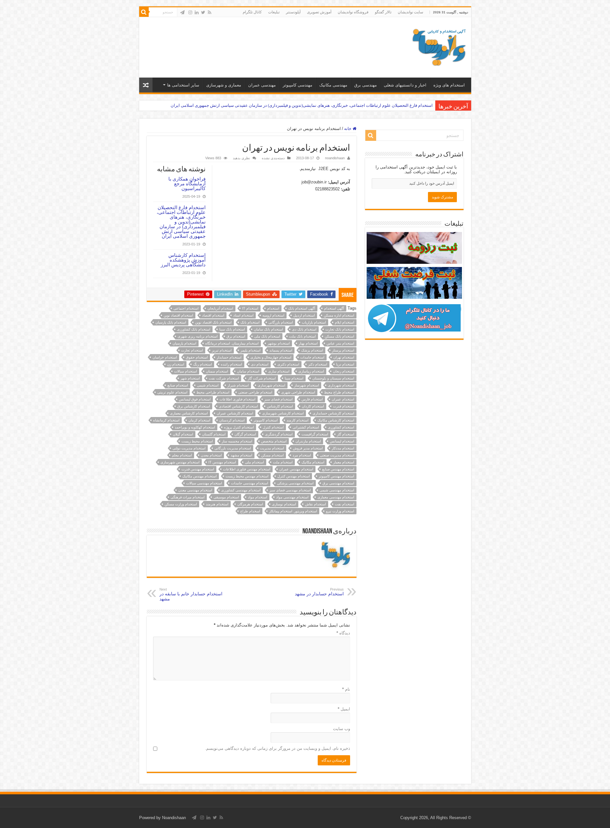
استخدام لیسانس (342, 441)
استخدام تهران (343, 357)
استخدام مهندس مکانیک (199, 476)
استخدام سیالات (185, 371)
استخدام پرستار (343, 350)
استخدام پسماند (280, 350)
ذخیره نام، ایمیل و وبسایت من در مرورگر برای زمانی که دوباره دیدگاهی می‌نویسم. (277, 748)
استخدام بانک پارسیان (170, 322)
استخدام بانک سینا (232, 329)
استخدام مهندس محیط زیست (247, 476)
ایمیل (344, 709)
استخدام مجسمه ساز (237, 441)
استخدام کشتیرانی (306, 427)
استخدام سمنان (217, 371)
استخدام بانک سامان (268, 329)
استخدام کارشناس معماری (189, 413)
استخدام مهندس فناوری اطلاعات (246, 469)
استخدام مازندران (308, 441)
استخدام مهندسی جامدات (249, 483)
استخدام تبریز (222, 350)
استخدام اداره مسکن (339, 315)
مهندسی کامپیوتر (297, 85)
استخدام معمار (343, 462)
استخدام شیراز (238, 385)
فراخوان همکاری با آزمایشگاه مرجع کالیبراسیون (187, 183)
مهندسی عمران (262, 85)
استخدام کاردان (313, 406)
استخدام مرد (302, 455)
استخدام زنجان (343, 371)
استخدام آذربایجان (220, 308)
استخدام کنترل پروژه (239, 427)
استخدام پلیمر (251, 350)
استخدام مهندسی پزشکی (295, 483)
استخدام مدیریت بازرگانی (232, 448)
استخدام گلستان (214, 434)
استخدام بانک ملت (302, 336)
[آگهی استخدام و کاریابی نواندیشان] (439, 46)
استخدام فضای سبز (278, 399)
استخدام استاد (243, 315)
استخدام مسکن (272, 455)
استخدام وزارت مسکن (181, 504)
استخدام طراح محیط (339, 392)
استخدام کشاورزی (341, 427)
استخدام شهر (190, 378)
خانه (348, 128)
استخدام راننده (231, 364)
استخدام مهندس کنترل (293, 476)
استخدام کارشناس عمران (235, 413)
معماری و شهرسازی (223, 85)
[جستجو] (144, 12)
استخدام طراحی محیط (212, 392)
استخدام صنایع (177, 385)
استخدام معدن (211, 455)
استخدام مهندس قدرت (197, 469)
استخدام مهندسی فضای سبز (290, 490)
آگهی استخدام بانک (301, 308)
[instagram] (190, 12)
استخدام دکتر (317, 364)
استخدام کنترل (273, 427)
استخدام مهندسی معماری (335, 497)
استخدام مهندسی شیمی (337, 490)
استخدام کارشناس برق (193, 406)
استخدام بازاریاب (314, 322)
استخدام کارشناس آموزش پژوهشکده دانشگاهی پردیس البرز (183, 259)
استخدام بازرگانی (280, 322)
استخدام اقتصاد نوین (178, 315)
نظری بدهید (241, 158)
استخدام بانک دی (304, 329)
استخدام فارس (312, 399)
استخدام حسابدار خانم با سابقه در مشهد (190, 594)
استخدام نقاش (315, 504)
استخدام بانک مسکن (339, 336)
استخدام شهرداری (341, 385)
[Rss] (209, 12)
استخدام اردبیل (304, 315)
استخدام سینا (294, 378)
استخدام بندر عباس (340, 343)
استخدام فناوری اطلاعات (237, 399)
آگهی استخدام (334, 308)
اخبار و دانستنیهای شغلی (405, 85)
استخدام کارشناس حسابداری (333, 413)
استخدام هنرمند (217, 504)
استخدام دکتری (288, 364)
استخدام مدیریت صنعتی (337, 455)
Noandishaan (174, 817)
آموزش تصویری (319, 12)
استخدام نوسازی (284, 504)
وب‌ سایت (341, 728)
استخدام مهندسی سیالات (204, 483)
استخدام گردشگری (279, 434)
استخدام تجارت (192, 350)
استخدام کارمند (297, 420)
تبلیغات (274, 12)
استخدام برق (236, 336)
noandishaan (335, 158)
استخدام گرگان (245, 434)
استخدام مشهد (241, 455)
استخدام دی (259, 364)
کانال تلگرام (252, 12)
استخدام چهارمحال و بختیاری (270, 357)
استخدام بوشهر (279, 343)
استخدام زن (175, 364)
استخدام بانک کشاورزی (193, 329)
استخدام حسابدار (229, 357)
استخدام (273, 308)
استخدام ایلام (344, 322)
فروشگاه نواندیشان (353, 12)
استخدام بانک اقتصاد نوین (213, 322)
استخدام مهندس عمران (296, 469)
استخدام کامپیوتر (266, 420)
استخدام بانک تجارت (339, 329)
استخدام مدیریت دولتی (189, 448)
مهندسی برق (365, 85)
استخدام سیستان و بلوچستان (333, 378)
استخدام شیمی (208, 385)
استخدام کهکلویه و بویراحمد (195, 427)
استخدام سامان (248, 371)
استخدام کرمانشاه (166, 420)
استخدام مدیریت (272, 448)
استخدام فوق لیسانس (195, 399)
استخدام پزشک (312, 350)
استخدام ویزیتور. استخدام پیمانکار (293, 511)
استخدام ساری (278, 371)
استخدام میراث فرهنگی (188, 497)
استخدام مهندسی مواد (292, 497)
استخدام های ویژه (449, 85)
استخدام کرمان (199, 420)
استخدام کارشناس (280, 406)
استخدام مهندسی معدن (195, 490)
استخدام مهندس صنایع (338, 469)
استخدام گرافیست (315, 434)
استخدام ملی (254, 462)
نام (346, 689)
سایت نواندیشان (410, 12)
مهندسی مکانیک (333, 85)
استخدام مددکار (343, 448)
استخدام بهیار (308, 343)
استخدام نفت (344, 504)
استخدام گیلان (183, 434)
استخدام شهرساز (306, 385)
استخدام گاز (345, 434)
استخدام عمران (343, 399)
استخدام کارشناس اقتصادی (238, 406)
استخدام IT (250, 308)
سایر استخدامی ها (183, 85)
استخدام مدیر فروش (308, 448)
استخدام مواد (257, 497)
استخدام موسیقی (226, 497)
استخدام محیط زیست (197, 441)
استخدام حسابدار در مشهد (319, 591)
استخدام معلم (182, 455)
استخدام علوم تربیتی (172, 392)
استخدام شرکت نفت (224, 378)
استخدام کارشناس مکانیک (335, 420)
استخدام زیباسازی (311, 371)
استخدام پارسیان (184, 343)
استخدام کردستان (232, 420)
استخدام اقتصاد (213, 315)
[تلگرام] (182, 12)
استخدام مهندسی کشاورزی (241, 490)
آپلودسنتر (293, 12)
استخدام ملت (283, 462)
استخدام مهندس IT (222, 462)
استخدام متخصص (274, 441)
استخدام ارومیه (273, 315)
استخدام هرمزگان (250, 504)
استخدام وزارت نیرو (340, 511)
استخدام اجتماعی (186, 308)
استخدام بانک (250, 322)
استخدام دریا (345, 364)
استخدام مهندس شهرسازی (180, 462)
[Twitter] (203, 12)
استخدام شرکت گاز (262, 378)
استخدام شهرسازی (271, 385)
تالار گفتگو (383, 12)
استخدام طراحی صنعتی (255, 392)
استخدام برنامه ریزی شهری (198, 336)
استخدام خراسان (164, 357)
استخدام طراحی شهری (298, 392)
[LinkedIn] (196, 12)
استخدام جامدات (312, 357)
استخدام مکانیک (313, 462)
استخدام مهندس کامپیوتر (336, 476)
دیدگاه (343, 633)
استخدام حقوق (197, 357)
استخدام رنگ (202, 364)
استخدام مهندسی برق (338, 483)
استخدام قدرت (343, 406)
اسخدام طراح (250, 511)
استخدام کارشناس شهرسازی (283, 413)
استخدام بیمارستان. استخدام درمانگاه (232, 343)
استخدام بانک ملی (267, 336)
